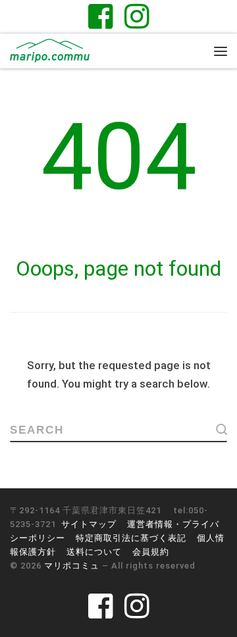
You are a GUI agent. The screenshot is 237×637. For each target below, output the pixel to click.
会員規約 (150, 552)
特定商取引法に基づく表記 (131, 538)
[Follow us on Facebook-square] (100, 16)
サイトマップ (89, 524)
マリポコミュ (71, 566)
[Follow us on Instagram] (136, 16)
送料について (94, 552)
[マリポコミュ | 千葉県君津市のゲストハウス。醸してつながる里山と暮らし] (50, 49)
